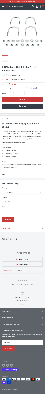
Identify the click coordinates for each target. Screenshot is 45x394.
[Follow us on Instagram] (7, 365)
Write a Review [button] (23, 259)
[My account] (37, 6)
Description (6, 119)
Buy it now (22, 106)
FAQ (3, 174)
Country (4, 188)
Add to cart (22, 99)
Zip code (4, 207)
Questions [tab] (18, 271)
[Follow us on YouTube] (11, 365)
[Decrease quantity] (11, 93)
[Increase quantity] (22, 93)
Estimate (8, 219)
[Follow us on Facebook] (3, 365)
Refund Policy (6, 228)
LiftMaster (5, 79)
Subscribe (8, 349)
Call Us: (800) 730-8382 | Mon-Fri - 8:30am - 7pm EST (22, 1)
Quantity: (5, 93)
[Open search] (33, 6)
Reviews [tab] (6, 271)
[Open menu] (3, 6)
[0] (41, 6)
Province (4, 197)
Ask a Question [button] (23, 264)
